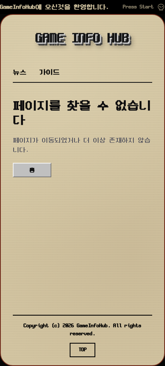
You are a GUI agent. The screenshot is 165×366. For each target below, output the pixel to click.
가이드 (49, 72)
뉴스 (19, 72)
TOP (82, 350)
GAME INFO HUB (82, 39)
